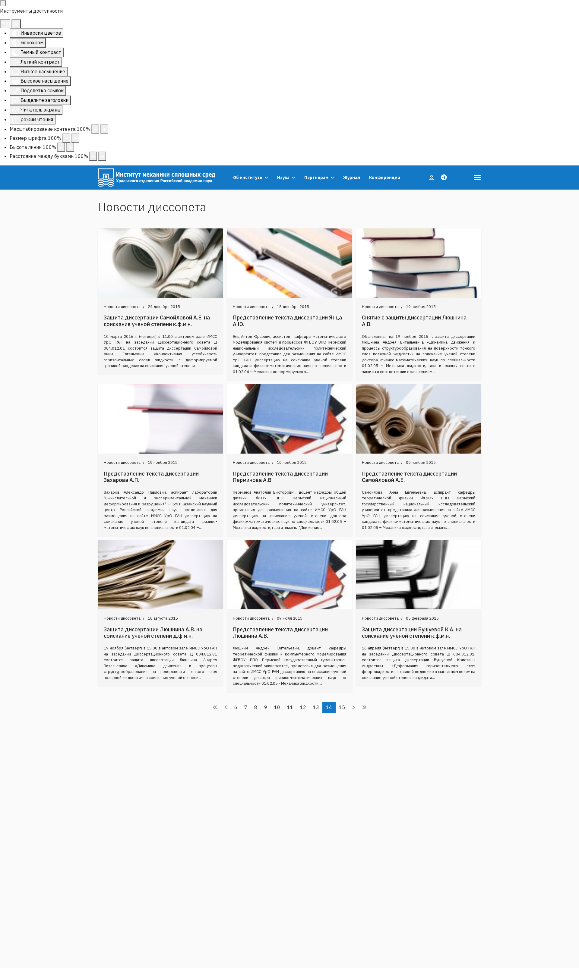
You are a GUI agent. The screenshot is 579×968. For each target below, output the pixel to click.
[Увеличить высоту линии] (70, 147)
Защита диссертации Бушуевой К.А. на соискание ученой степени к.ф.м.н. (412, 633)
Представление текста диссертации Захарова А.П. (151, 477)
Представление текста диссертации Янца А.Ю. (287, 321)
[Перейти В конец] (364, 707)
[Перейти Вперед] (353, 707)
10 (277, 707)
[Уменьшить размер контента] (95, 129)
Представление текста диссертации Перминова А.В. (280, 477)
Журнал (351, 177)
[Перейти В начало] (215, 707)
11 (290, 707)
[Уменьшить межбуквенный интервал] (93, 156)
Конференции (384, 177)
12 (303, 707)
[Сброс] (5, 23)
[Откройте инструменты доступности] (3, 3)
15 (342, 707)
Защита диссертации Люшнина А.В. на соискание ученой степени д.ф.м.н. (153, 633)
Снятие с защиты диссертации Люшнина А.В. (414, 321)
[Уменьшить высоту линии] (61, 147)
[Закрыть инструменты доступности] (16, 23)
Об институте (247, 177)
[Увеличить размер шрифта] (75, 138)
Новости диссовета (122, 306)
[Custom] (444, 177)
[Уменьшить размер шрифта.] (66, 138)
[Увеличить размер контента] (104, 129)
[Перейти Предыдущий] (226, 707)
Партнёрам (316, 177)
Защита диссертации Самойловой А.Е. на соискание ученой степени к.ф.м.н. (157, 321)
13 (316, 707)
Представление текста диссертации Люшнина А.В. (280, 633)
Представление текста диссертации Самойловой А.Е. (409, 477)
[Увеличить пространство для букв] (102, 156)
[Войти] (432, 177)
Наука (283, 177)
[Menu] (477, 177)
